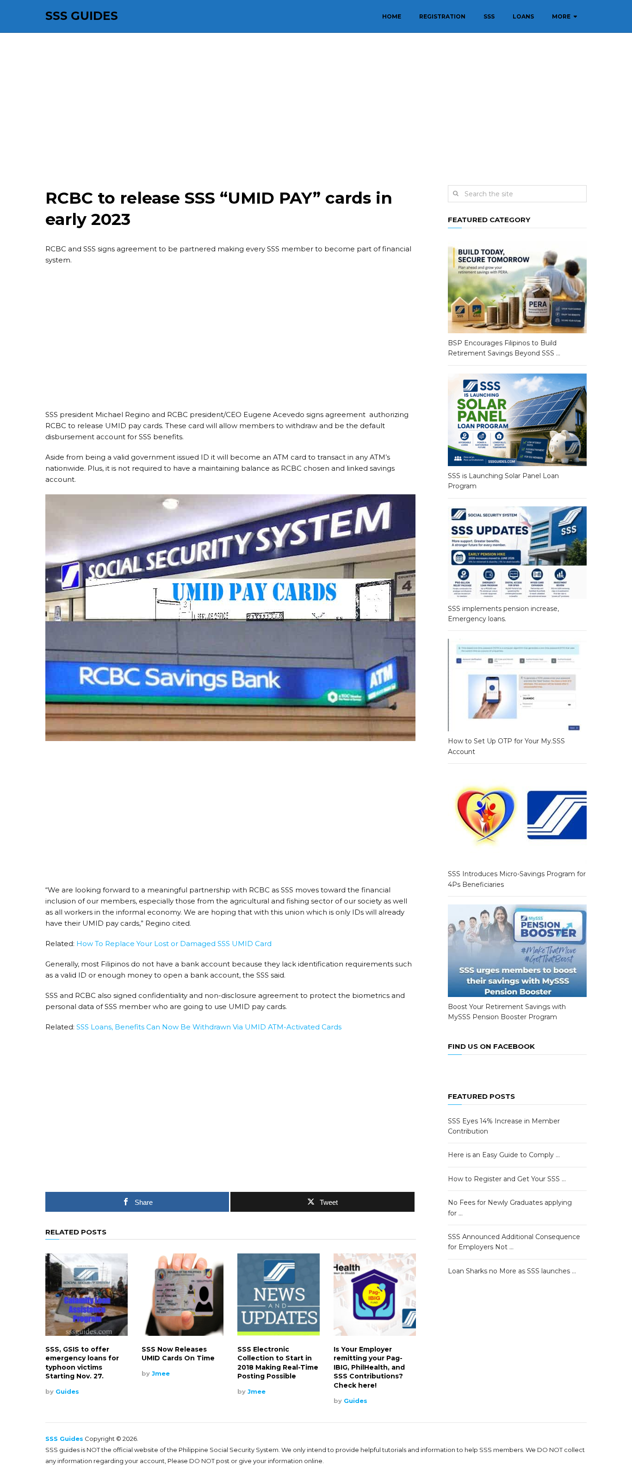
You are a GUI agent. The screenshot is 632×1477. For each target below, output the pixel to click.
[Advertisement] (316, 109)
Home (391, 16)
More (561, 16)
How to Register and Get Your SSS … (507, 1179)
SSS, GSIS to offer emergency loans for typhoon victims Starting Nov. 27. (82, 1363)
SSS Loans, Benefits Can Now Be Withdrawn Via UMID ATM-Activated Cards (208, 1026)
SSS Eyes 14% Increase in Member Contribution (504, 1126)
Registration (442, 16)
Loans (523, 16)
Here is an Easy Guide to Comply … (504, 1155)
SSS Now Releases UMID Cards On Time (178, 1354)
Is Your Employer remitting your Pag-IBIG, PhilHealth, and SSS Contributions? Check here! (369, 1367)
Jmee (161, 1373)
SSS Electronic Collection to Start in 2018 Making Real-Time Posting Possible (277, 1363)
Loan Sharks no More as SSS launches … (512, 1271)
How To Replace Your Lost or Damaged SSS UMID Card (174, 943)
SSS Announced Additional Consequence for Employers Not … (514, 1242)
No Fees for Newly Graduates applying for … (510, 1207)
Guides (67, 1391)
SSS (489, 16)
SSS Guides (81, 16)
